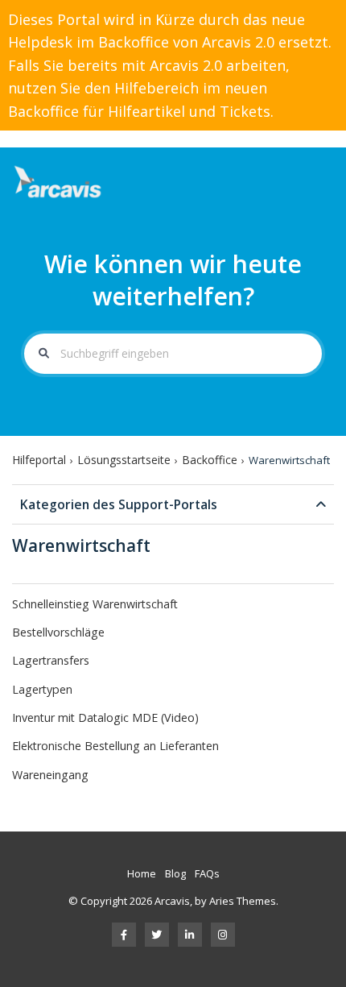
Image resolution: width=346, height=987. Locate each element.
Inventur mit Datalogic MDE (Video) (105, 717)
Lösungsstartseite (124, 459)
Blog (175, 873)
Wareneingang (50, 774)
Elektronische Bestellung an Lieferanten (115, 745)
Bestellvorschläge (58, 632)
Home (141, 873)
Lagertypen (42, 689)
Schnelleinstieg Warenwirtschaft (95, 604)
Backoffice (209, 459)
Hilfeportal (39, 459)
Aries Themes (242, 901)
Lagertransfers (50, 660)
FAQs (207, 873)
